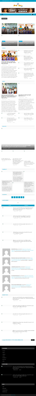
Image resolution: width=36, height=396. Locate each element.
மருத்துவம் (3, 354)
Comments (26, 205)
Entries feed (4, 388)
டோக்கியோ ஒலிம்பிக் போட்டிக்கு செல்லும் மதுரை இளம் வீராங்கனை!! (6, 159)
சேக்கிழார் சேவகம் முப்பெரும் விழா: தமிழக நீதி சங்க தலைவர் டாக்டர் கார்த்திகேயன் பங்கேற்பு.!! (26, 43)
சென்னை (21, 28)
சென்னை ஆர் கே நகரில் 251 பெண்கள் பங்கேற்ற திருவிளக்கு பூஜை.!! (29, 69)
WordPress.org (4, 391)
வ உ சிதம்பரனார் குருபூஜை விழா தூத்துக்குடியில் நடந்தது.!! (11, 114)
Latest (9, 205)
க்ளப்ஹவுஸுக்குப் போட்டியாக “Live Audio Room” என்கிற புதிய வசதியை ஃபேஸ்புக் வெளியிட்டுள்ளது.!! (7, 183)
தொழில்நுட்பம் (4, 357)
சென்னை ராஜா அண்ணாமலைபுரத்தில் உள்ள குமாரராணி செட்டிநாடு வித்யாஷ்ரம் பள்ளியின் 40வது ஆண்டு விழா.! (26, 30)
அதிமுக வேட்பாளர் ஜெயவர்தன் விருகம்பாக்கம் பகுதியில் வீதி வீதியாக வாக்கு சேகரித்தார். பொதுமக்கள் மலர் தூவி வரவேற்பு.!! (22, 250)
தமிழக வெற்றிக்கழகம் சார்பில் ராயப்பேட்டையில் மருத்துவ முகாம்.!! (28, 118)
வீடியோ (3, 361)
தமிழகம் (4, 27)
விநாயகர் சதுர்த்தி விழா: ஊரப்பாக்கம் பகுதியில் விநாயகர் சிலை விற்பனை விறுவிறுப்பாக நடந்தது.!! (29, 63)
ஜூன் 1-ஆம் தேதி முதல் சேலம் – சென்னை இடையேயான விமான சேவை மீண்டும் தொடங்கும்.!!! (17, 173)
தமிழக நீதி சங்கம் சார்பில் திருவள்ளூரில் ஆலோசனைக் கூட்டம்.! (8, 43)
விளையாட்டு (4, 359)
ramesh (10, 44)
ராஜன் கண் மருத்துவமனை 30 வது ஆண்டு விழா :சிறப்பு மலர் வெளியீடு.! (29, 114)
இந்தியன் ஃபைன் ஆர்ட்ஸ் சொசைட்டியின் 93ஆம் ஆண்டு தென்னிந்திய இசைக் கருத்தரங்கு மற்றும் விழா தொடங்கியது (28, 58)
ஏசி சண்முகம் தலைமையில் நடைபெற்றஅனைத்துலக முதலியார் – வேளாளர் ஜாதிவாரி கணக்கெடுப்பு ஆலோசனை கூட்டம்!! (12, 119)
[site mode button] (32, 14)
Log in (3, 386)
